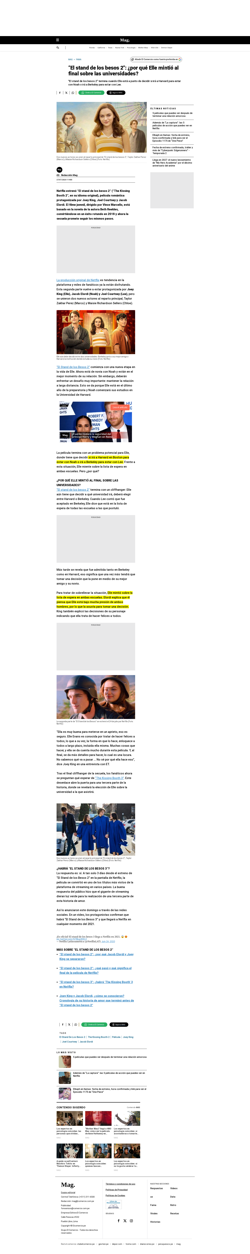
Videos (174, 1188)
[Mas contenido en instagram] (131, 1221)
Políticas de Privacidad (117, 1190)
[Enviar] (57, 47)
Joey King (128, 1037)
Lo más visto (66, 1052)
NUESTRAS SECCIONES (159, 1184)
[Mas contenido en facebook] (118, 1221)
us (151, 1196)
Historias (155, 1222)
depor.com (117, 1244)
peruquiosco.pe (165, 1244)
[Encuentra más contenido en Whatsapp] (73, 92)
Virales (154, 1213)
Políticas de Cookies (115, 1195)
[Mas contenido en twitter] (125, 1221)
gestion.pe (104, 1244)
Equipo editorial (68, 1192)
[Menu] (59, 40)
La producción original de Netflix (78, 280)
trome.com (131, 1244)
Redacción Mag (69, 175)
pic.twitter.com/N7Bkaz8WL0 (72, 939)
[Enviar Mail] (58, 175)
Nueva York (119, 48)
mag (178, 1244)
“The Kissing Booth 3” (109, 778)
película (116, 1037)
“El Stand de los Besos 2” (73, 367)
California (101, 48)
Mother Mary (143, 48)
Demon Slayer (166, 48)
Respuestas (156, 1188)
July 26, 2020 (108, 941)
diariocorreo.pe (147, 1244)
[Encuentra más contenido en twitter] (66, 92)
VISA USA (154, 48)
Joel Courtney (69, 1041)
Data (172, 1196)
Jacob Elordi (86, 1041)
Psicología (131, 48)
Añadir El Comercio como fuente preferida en (156, 59)
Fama (153, 1205)
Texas (110, 48)
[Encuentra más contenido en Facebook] (60, 92)
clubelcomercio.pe (86, 1244)
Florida (92, 48)
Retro (173, 1205)
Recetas (174, 1213)
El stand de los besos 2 (72, 1037)
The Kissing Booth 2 (99, 1037)
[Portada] (68, 1189)
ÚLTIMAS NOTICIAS (163, 108)
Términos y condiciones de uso (120, 1184)
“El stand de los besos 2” (73, 489)
